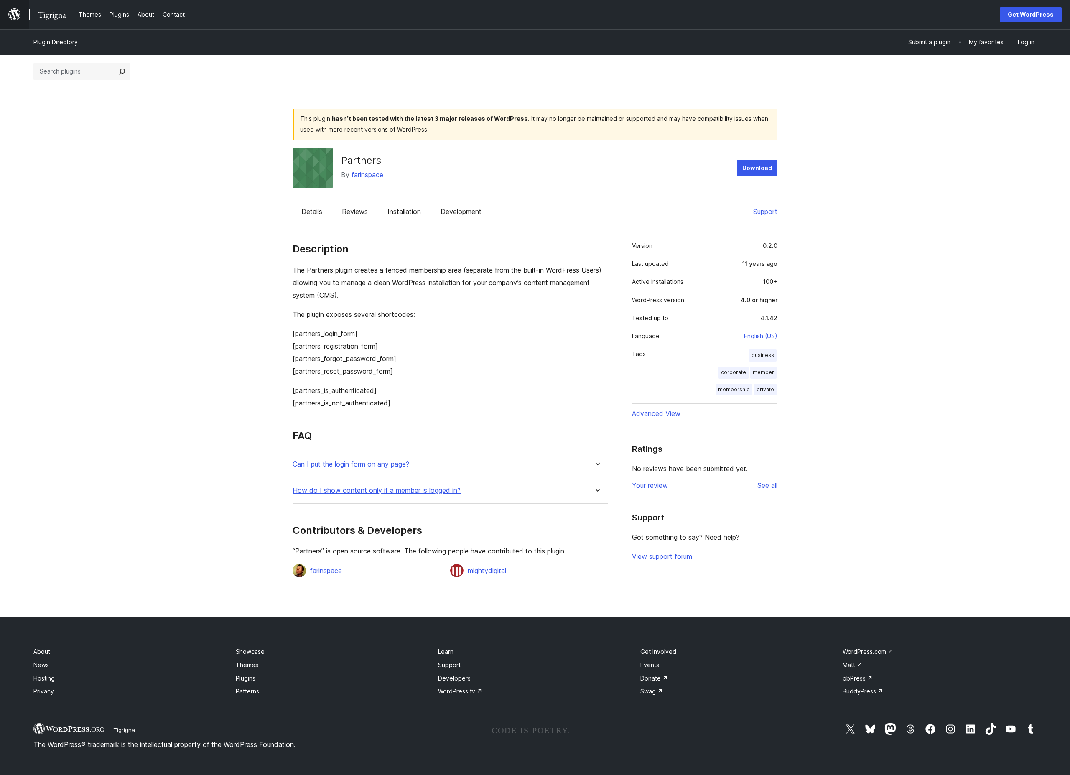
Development (461, 211)
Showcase (250, 651)
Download (757, 167)
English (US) (760, 335)
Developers (454, 678)
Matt (852, 664)
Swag (651, 691)
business (763, 355)
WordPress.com (868, 651)
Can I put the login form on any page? (351, 464)
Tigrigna (124, 730)
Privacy (43, 691)
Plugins (245, 678)
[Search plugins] (122, 71)
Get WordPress (1031, 14)
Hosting (44, 678)
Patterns (247, 691)
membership (734, 389)
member (763, 372)
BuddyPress (863, 691)
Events (649, 664)
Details (311, 211)
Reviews (355, 211)
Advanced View (656, 413)
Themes (247, 664)
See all (767, 485)
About (41, 651)
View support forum (662, 556)
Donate (654, 678)
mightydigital (487, 570)
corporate (733, 372)
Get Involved (658, 651)
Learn (445, 651)
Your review (650, 485)
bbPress (858, 678)
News (41, 664)
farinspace (367, 175)
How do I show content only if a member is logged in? (377, 491)
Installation (404, 211)
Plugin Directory (55, 42)
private (765, 389)
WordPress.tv (460, 691)
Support (765, 211)
